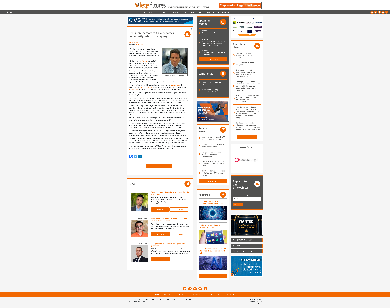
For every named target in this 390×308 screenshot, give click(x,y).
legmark (259, 303)
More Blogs (179, 209)
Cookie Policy (180, 294)
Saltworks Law (133, 89)
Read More (160, 209)
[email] (247, 199)
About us (225, 12)
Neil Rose (139, 44)
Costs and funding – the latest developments (214, 53)
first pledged (143, 61)
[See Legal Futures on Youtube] (383, 12)
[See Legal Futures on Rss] (386, 12)
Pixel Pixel (259, 301)
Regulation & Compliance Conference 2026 (213, 91)
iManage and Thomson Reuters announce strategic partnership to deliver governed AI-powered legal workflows (248, 86)
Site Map (210, 294)
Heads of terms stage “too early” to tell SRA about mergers (213, 173)
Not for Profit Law (146, 87)
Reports (185, 12)
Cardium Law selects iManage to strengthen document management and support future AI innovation (248, 126)
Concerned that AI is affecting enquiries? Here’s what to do (212, 202)
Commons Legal (175, 85)
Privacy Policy (167, 294)
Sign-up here (238, 204)
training (175, 12)
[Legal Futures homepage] (151, 5)
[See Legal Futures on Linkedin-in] (375, 12)
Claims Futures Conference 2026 (213, 83)
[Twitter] (136, 156)
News (151, 12)
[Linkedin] (140, 156)
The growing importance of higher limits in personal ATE (170, 245)
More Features (213, 276)
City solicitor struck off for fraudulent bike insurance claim (214, 163)
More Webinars (212, 59)
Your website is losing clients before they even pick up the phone (169, 220)
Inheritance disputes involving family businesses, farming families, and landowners (213, 43)
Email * (236, 199)
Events (165, 12)
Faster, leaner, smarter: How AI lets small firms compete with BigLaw (212, 251)
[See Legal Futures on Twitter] (372, 12)
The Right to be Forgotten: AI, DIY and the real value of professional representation (248, 98)
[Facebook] (131, 156)
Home (144, 12)
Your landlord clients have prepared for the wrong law (170, 193)
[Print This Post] (191, 29)
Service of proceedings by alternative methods (210, 226)
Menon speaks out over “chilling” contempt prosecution (212, 154)
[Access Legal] (247, 160)
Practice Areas (196, 12)
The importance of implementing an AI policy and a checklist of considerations (247, 73)
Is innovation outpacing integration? (246, 64)
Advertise (220, 294)
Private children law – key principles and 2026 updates (212, 34)
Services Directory (212, 12)
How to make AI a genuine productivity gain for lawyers (247, 55)
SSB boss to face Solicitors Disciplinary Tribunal (214, 145)
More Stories (212, 181)
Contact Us (231, 294)
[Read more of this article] (213, 213)
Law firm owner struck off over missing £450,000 (213, 138)
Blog (158, 12)
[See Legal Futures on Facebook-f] (379, 12)
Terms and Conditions (196, 294)
